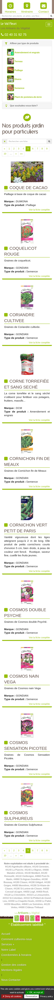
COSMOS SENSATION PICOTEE (25, 745)
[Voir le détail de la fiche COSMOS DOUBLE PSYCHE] (27, 592)
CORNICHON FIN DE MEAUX (27, 461)
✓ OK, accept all (35, 992)
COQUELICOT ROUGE (20, 251)
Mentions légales (11, 970)
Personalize (31, 996)
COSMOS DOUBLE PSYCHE (25, 613)
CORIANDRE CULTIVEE (19, 318)
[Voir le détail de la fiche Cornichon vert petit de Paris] (27, 508)
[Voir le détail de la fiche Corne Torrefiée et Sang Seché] (27, 364)
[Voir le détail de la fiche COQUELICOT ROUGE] (27, 231)
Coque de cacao (27, 187)
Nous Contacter (11, 979)
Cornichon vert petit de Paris (25, 528)
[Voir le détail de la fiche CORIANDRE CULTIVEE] (27, 297)
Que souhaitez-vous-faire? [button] (23, 105)
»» (21, 154)
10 (5, 154)
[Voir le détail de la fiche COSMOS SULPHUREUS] (27, 795)
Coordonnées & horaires (16, 954)
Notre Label (8, 949)
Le (15, 26)
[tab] (27, 43)
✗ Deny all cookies (12, 996)
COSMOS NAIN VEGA (21, 679)
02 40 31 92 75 (15, 34)
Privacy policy (46, 996)
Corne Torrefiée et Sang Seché (26, 384)
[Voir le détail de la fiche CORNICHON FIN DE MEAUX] (27, 441)
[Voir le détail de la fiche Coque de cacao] (27, 172)
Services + (7, 944)
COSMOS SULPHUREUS (18, 815)
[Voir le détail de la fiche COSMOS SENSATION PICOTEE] (27, 725)
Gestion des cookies (13, 964)
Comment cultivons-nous (16, 939)
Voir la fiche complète (39, 210)
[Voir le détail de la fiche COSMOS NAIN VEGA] (27, 659)
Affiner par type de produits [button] (24, 43)
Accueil (5, 933)
